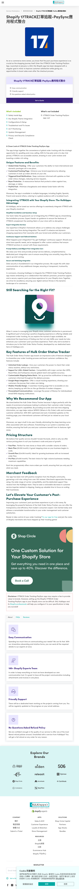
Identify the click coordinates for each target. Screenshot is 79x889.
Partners (62, 824)
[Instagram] (12, 885)
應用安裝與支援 (28, 11)
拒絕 (65, 884)
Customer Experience (39, 824)
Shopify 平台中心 (39, 853)
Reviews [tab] (26, 617)
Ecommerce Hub (39, 850)
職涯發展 (16, 824)
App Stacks (62, 827)
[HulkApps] (58, 2)
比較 (39, 847)
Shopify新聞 (39, 843)
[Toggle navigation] (3, 2)
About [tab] (10, 617)
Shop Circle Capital (62, 821)
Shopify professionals (18, 604)
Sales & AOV (39, 821)
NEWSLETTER (39, 865)
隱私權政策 (60, 878)
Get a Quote (39, 100)
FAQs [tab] (18, 617)
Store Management (39, 831)
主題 (39, 840)
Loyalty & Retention (39, 827)
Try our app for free (50, 517)
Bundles (63, 831)
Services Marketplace (13, 11)
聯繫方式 (16, 827)
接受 (46, 884)
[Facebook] (7, 885)
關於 (16, 821)
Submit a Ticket (16, 831)
